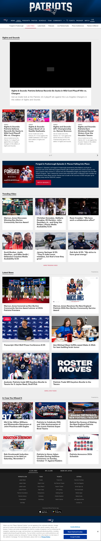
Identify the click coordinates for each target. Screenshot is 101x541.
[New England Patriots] (50, 520)
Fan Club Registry (79, 483)
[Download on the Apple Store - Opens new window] (43, 512)
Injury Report (41, 486)
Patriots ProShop (79, 480)
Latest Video (22, 483)
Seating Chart (59, 493)
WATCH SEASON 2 (43, 182)
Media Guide (79, 496)
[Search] (67, 20)
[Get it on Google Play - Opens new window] (57, 512)
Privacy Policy (36, 537)
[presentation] (98, 156)
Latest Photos (22, 489)
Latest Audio (22, 486)
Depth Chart (41, 483)
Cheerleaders (22, 499)
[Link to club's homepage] (5, 20)
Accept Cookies (75, 537)
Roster (41, 480)
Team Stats (41, 489)
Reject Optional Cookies (75, 532)
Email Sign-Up (79, 486)
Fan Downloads (79, 489)
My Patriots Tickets (59, 483)
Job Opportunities (79, 499)
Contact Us (79, 502)
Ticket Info (59, 480)
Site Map (22, 502)
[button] (50, 69)
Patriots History (22, 496)
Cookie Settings (75, 527)
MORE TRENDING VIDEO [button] (50, 265)
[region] (50, 531)
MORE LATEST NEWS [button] (50, 391)
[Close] (98, 531)
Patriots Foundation (22, 493)
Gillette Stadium (59, 496)
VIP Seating (59, 489)
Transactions (41, 493)
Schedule (40, 496)
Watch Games (59, 499)
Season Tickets (59, 486)
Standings (41, 499)
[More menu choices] (64, 20)
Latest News (22, 480)
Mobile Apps (79, 493)
